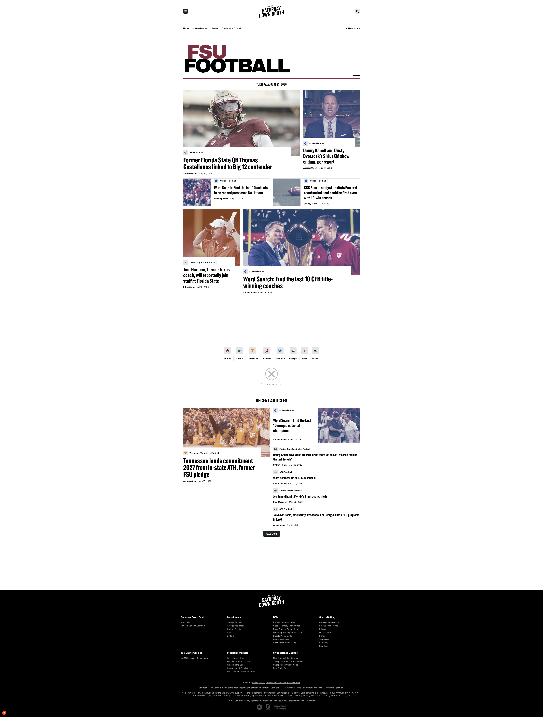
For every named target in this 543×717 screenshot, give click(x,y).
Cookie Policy (293, 682)
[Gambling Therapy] (280, 707)
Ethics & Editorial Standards (193, 625)
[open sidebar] (185, 11)
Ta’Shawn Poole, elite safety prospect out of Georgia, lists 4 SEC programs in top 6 (316, 517)
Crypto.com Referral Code (239, 668)
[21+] (260, 707)
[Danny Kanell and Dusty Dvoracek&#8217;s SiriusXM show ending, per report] (331, 118)
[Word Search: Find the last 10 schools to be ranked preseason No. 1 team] (197, 192)
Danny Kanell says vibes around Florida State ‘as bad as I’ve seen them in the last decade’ (315, 457)
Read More (271, 534)
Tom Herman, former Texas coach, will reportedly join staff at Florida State (206, 275)
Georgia (293, 358)
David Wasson (280, 502)
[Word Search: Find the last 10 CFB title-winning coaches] (301, 242)
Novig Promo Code (236, 665)
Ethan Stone (189, 287)
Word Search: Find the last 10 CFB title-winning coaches (288, 282)
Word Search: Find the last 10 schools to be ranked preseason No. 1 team (241, 190)
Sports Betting (327, 617)
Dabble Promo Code (282, 636)
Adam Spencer (221, 198)
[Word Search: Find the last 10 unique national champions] (339, 425)
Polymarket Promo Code (238, 661)
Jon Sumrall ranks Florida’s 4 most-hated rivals (300, 496)
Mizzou (315, 358)
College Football (234, 622)
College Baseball (234, 629)
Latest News (234, 617)
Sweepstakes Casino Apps (285, 665)
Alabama (266, 358)
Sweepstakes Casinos (285, 652)
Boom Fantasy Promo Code (285, 629)
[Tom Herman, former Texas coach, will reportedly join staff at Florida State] (211, 237)
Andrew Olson (190, 173)
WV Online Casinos (191, 652)
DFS (229, 632)
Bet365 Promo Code (328, 625)
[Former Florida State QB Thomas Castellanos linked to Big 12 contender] (241, 123)
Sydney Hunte (310, 203)
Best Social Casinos (282, 668)
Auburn (227, 358)
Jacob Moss (279, 525)
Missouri (323, 629)
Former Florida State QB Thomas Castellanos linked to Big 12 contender (227, 163)
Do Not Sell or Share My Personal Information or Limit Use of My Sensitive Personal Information (271, 700)
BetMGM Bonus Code (329, 622)
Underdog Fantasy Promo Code (287, 632)
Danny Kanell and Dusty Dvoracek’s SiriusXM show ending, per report (326, 156)
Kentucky (280, 358)
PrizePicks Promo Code (284, 622)
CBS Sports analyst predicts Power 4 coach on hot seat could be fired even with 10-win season (330, 192)
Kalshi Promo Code (235, 658)
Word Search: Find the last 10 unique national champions (292, 425)
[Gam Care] (268, 707)
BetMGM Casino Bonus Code (194, 658)
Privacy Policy (258, 682)
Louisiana (323, 646)
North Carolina (326, 632)
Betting (230, 636)
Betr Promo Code (281, 639)
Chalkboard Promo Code (284, 642)
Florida (239, 358)
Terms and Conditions (276, 682)
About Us (185, 622)
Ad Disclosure (353, 28)
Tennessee (252, 358)
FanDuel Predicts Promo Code (241, 671)
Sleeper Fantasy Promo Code (286, 625)
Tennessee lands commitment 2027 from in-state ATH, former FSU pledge (219, 467)
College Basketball (235, 625)
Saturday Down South (193, 617)
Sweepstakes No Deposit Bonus (288, 661)
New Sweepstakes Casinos (285, 658)
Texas (304, 358)
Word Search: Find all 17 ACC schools (294, 478)
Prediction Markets (237, 652)
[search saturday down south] (357, 11)
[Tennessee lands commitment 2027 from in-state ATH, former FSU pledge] (226, 432)
